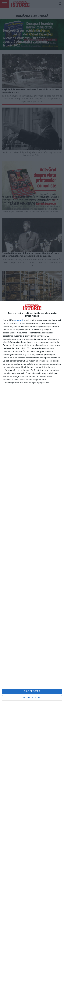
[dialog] (32, 652)
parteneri (18, 320)
